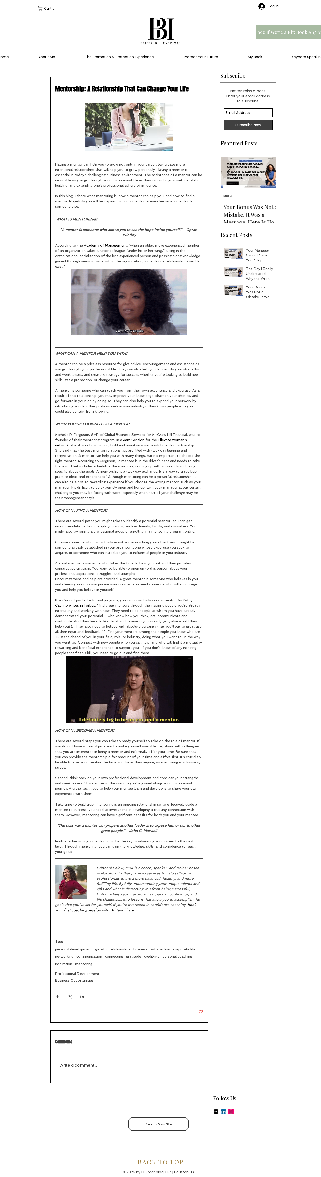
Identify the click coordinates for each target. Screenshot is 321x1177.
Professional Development (77, 974)
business (140, 949)
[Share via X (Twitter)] (69, 996)
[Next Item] (268, 172)
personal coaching (177, 956)
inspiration (63, 964)
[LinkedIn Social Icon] (223, 1111)
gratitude (133, 956)
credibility (151, 956)
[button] (48, 8)
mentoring (83, 964)
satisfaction (160, 949)
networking (64, 956)
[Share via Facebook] (57, 996)
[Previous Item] (228, 172)
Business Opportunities (74, 980)
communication (89, 956)
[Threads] (216, 1111)
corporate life (184, 949)
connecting (114, 956)
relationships (120, 949)
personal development (73, 949)
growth (101, 949)
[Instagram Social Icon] (231, 1111)
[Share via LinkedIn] (82, 996)
